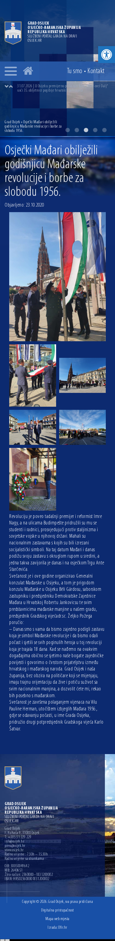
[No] (7, 940)
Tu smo (74, 71)
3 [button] (86, 130)
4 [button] (95, 130)
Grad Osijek (12, 122)
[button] (106, 54)
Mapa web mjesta (57, 919)
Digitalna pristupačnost (57, 910)
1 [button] (67, 130)
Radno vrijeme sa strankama (24, 859)
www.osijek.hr (14, 850)
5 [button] (104, 130)
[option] (63, 88)
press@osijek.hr (15, 846)
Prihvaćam (2, 940)
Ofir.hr (62, 927)
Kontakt (96, 71)
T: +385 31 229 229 (18, 837)
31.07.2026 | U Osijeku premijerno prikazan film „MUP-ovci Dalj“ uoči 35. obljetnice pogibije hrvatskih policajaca (62, 88)
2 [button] (77, 130)
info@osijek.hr (14, 842)
